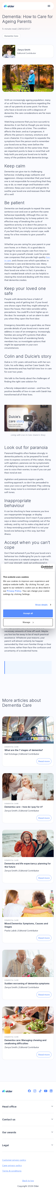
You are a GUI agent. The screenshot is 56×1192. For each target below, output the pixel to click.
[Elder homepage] (9, 6)
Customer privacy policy (14, 1160)
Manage (26, 622)
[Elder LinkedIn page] (51, 1091)
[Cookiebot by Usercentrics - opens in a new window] (41, 567)
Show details (41, 605)
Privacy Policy (14, 591)
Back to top (28, 1180)
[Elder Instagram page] (35, 1091)
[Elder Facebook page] (29, 1091)
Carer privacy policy (12, 1165)
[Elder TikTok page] (40, 1091)
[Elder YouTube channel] (45, 1091)
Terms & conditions (11, 1170)
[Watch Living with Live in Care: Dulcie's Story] (28, 418)
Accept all (28, 613)
